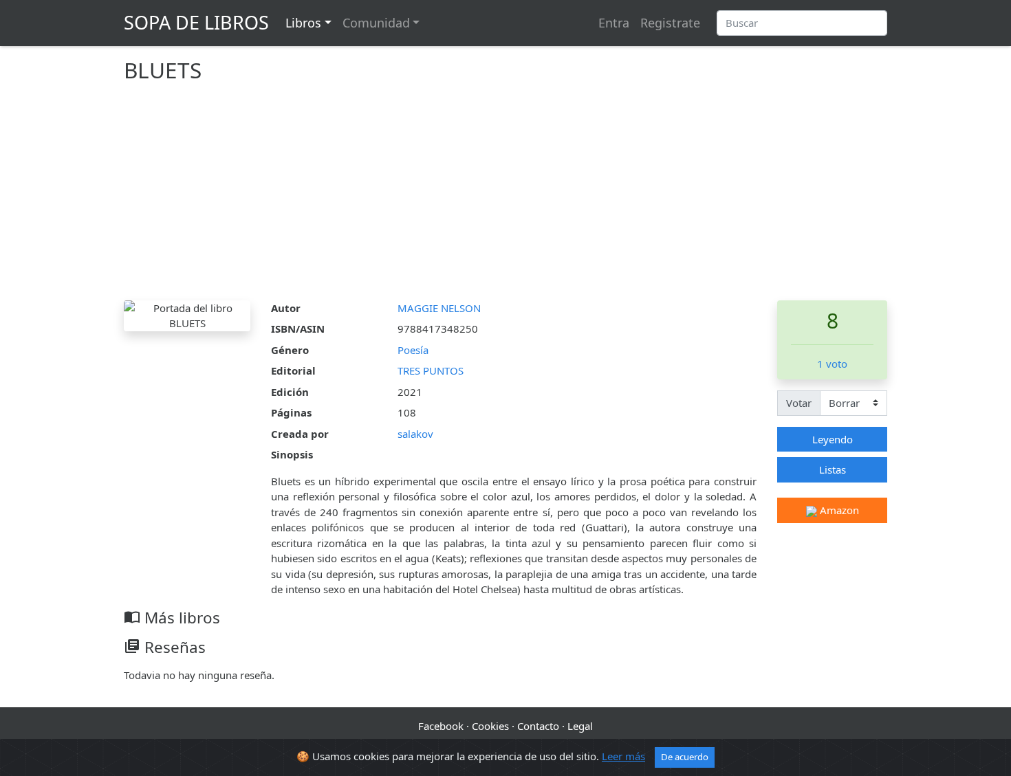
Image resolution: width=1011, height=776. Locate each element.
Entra (613, 22)
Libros (303, 22)
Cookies (490, 726)
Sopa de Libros (196, 22)
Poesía (413, 350)
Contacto (538, 726)
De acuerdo (684, 757)
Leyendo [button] (832, 439)
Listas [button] (832, 469)
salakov (415, 434)
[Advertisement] (505, 197)
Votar (799, 403)
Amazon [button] (838, 510)
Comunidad (376, 22)
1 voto (832, 363)
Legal (580, 726)
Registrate (670, 22)
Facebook (441, 726)
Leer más (623, 756)
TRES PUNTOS (431, 370)
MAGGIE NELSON (439, 308)
